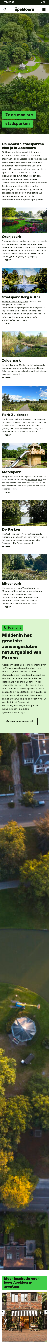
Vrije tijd (9, 2)
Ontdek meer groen (18, 721)
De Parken (18, 543)
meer (8, 260)
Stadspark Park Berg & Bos (15, 302)
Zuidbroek (25, 422)
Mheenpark (7, 591)
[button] (2, 1312)
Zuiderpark (39, 365)
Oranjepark (7, 241)
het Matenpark (35, 480)
